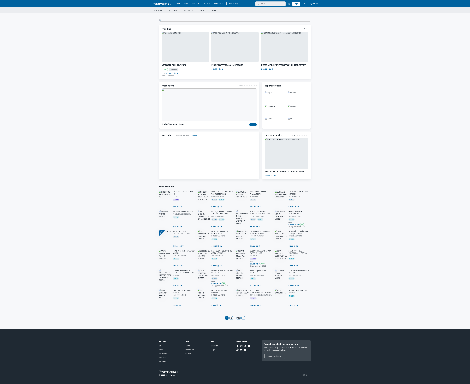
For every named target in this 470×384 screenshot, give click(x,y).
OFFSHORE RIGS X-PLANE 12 (183, 193)
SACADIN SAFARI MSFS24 (183, 211)
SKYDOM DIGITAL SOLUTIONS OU (260, 295)
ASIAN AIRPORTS (217, 256)
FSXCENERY (254, 197)
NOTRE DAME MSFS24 (297, 290)
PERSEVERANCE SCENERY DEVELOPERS (181, 214)
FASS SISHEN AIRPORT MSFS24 (220, 291)
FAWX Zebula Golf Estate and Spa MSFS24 (298, 232)
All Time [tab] (186, 135)
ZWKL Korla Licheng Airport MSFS (258, 193)
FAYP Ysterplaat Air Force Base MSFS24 (221, 232)
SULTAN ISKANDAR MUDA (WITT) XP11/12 (260, 252)
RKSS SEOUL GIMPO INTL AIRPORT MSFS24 (221, 252)
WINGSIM (291, 256)
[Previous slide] (168, 47)
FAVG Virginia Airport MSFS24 (258, 271)
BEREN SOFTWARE (217, 216)
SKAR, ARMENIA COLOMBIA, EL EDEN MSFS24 (296, 252)
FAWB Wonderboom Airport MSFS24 (184, 252)
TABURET (176, 197)
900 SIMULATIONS (294, 216)
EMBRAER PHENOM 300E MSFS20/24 (298, 193)
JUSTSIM (176, 275)
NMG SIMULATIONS (218, 236)
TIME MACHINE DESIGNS (181, 234)
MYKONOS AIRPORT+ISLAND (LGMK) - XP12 (261, 291)
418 (238, 318)
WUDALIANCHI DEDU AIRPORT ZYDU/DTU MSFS (260, 212)
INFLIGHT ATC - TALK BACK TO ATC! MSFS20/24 (222, 193)
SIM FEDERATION (294, 197)
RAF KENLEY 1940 (180, 231)
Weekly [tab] (179, 135)
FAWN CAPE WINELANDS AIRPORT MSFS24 (260, 232)
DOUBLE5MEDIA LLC (218, 197)
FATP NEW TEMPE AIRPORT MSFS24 (299, 271)
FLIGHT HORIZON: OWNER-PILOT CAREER (222, 271)
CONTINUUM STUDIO (257, 216)
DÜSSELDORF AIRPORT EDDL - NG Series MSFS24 (183, 271)
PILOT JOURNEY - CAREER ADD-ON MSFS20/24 (221, 212)
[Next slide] (302, 47)
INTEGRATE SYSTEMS (218, 275)
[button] (302, 28)
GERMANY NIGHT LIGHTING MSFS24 (295, 212)
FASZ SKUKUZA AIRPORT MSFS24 (183, 291)
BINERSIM (253, 256)
